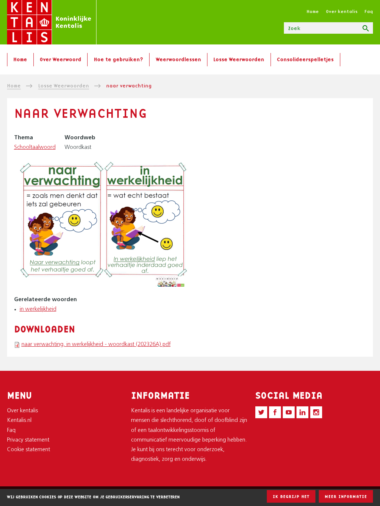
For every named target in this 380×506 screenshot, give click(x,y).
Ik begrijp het (291, 496)
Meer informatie (346, 496)
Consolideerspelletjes (305, 59)
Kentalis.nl (19, 420)
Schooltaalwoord (35, 147)
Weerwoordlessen (178, 59)
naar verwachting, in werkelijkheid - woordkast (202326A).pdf (96, 344)
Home (313, 11)
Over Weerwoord (60, 59)
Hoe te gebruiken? (118, 59)
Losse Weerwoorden (238, 59)
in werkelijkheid (38, 309)
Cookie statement (28, 450)
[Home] (51, 22)
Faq (368, 11)
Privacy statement (28, 440)
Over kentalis (342, 11)
